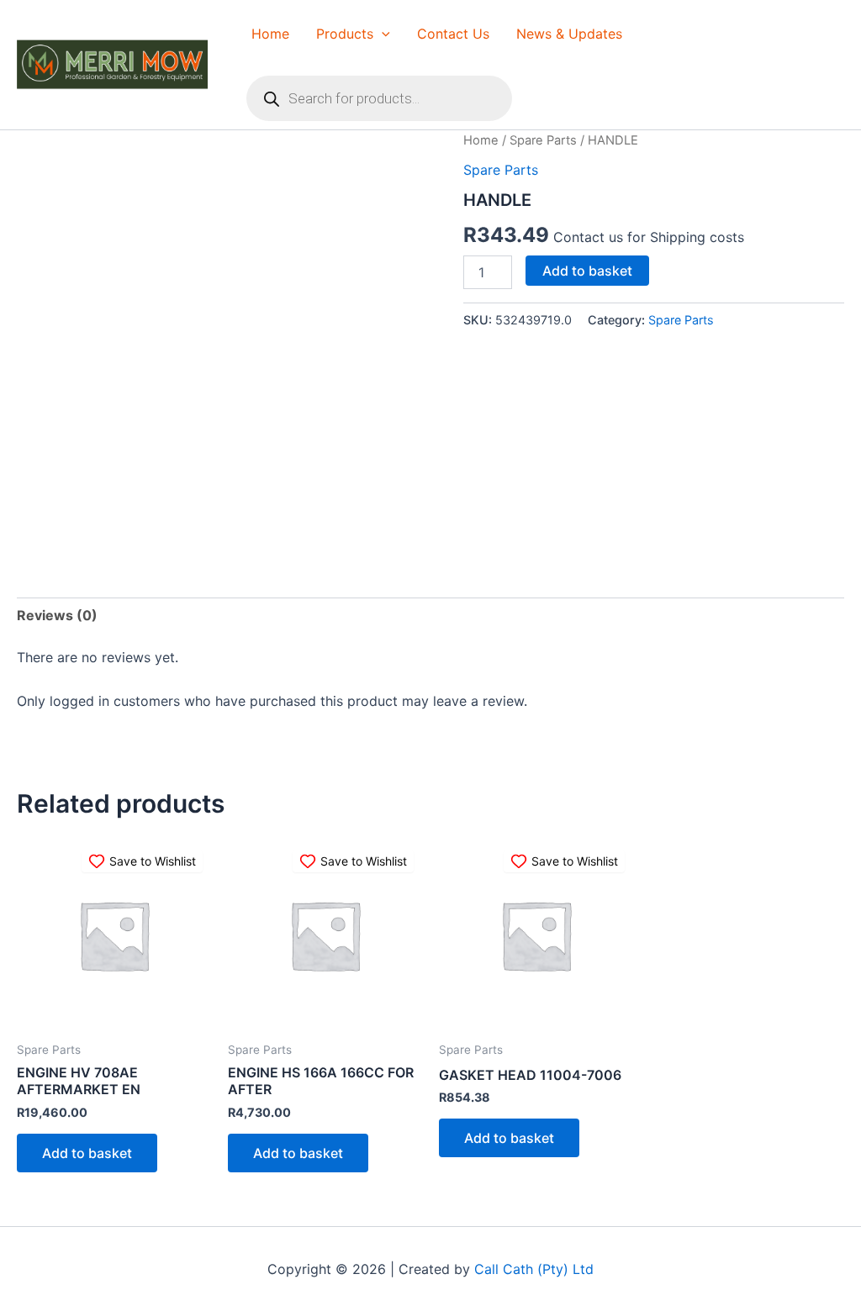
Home (270, 33)
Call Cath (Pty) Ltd (534, 1269)
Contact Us (453, 33)
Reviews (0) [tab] (57, 615)
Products (344, 33)
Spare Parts (543, 140)
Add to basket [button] (87, 1153)
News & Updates (569, 33)
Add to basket (587, 270)
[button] (381, 33)
